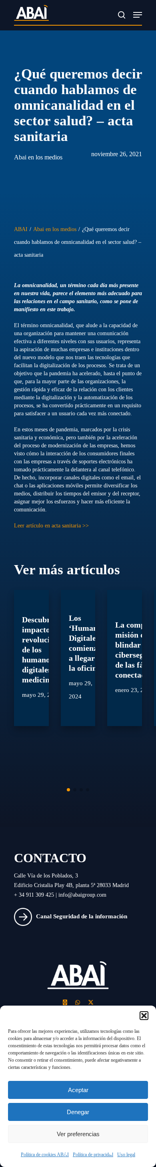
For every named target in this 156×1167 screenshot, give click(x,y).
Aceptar (78, 1090)
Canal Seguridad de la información (81, 916)
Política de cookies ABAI (45, 1154)
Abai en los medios (38, 157)
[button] (144, 1016)
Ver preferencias (78, 1134)
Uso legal (126, 1154)
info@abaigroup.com (82, 895)
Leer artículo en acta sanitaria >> (51, 526)
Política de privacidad (93, 1154)
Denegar (78, 1112)
